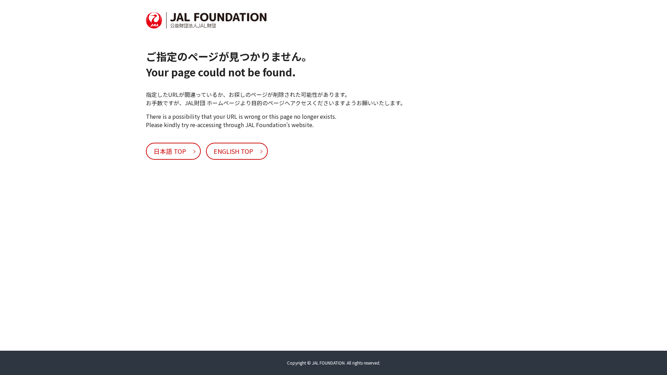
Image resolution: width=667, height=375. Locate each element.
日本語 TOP (170, 151)
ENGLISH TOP (233, 151)
